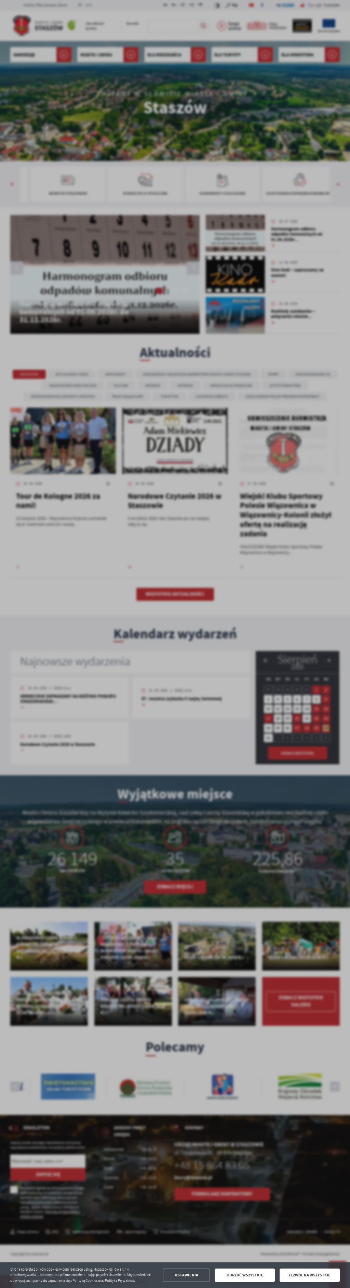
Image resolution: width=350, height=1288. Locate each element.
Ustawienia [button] (186, 1275)
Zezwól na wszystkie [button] (309, 1275)
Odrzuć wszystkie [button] (245, 1275)
